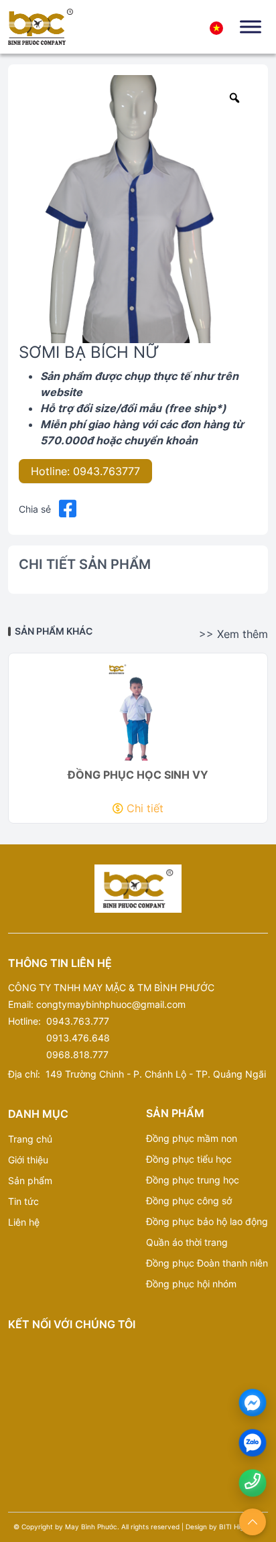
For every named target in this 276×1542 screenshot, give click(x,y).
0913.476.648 (78, 1037)
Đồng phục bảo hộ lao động (207, 1221)
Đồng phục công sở (189, 1200)
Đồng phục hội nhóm (191, 1283)
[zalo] (253, 1443)
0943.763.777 (77, 1021)
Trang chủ (30, 1139)
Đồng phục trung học (192, 1179)
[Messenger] (253, 1403)
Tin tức (23, 1201)
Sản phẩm (30, 1180)
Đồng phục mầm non (191, 1138)
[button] (67, 509)
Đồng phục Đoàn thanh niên (207, 1263)
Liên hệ (24, 1222)
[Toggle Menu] (250, 26)
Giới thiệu (28, 1159)
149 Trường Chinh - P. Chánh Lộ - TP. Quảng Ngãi (156, 1074)
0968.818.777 (77, 1054)
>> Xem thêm (233, 634)
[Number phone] (253, 1481)
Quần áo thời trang (187, 1242)
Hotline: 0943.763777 (85, 471)
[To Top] (252, 1521)
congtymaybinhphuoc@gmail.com (111, 1004)
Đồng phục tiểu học (189, 1159)
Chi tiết (145, 808)
